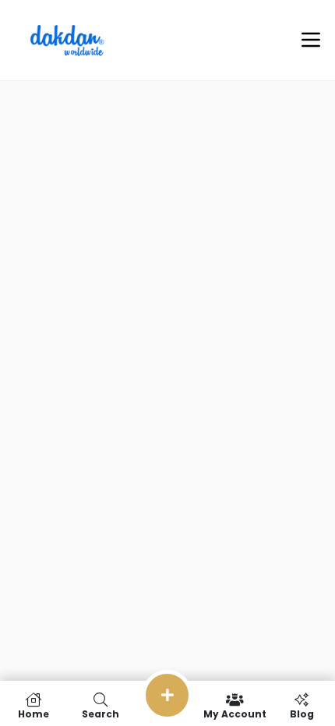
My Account (234, 713)
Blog (302, 713)
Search (100, 713)
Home (33, 713)
